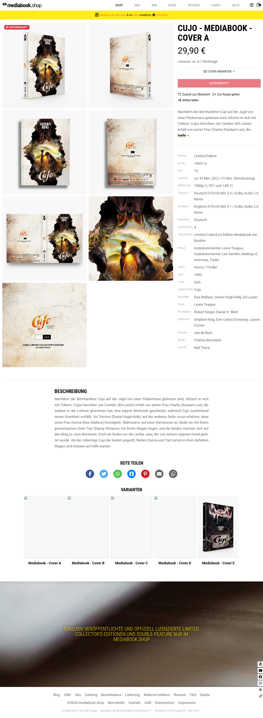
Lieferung (132, 695)
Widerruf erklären (157, 695)
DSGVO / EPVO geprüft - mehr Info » (179, 710)
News (172, 5)
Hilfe (236, 5)
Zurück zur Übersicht (195, 94)
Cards (215, 5)
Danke (205, 695)
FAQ (193, 695)
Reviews (194, 5)
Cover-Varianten (219, 71)
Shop (119, 5)
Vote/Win (162, 15)
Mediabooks (107, 15)
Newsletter (116, 703)
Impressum (187, 703)
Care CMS (125, 710)
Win (154, 5)
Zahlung (91, 695)
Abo (137, 5)
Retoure (180, 695)
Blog (56, 695)
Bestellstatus (111, 695)
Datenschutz (164, 703)
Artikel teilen (190, 100)
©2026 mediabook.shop (85, 703)
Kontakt (135, 703)
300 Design (90, 710)
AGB (147, 703)
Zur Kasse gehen (228, 94)
